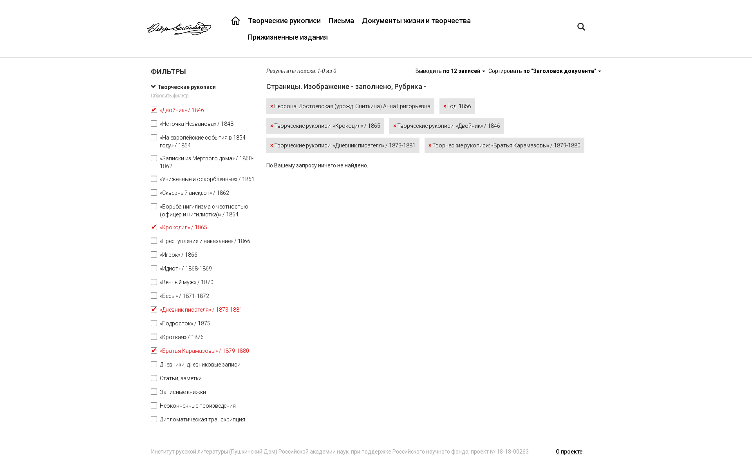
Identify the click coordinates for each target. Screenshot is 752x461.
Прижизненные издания (288, 37)
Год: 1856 (457, 106)
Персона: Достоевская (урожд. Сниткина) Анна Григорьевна (350, 106)
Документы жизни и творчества (416, 20)
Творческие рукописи (284, 20)
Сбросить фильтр (169, 95)
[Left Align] (581, 27)
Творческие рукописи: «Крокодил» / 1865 (325, 126)
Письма (341, 20)
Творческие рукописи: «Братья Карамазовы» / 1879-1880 (504, 145)
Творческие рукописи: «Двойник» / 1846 (446, 126)
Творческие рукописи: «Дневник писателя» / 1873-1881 (343, 145)
